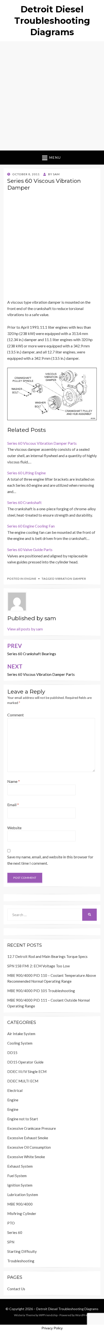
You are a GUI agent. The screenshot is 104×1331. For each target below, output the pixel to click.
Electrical (14, 1090)
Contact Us (16, 1289)
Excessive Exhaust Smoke (27, 1138)
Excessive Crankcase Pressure (31, 1128)
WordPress (82, 1315)
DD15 (12, 1052)
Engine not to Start (22, 1119)
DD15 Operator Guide (25, 1062)
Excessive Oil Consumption (29, 1147)
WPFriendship (48, 1315)
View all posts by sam (25, 629)
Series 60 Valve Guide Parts (29, 549)
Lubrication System (22, 1194)
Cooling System (19, 1043)
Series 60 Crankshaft (24, 502)
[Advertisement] (52, 96)
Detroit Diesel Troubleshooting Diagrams (52, 20)
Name (13, 781)
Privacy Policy (52, 1328)
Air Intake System (21, 1033)
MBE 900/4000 (20, 1204)
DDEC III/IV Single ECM (26, 1071)
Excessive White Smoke (26, 1157)
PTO (11, 1223)
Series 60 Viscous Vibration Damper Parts (42, 443)
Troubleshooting (20, 1261)
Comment (15, 714)
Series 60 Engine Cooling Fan (31, 526)
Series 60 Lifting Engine (26, 472)
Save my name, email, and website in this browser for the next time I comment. (50, 859)
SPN (10, 1242)
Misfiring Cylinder (21, 1213)
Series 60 (14, 1232)
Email (13, 804)
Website (14, 827)
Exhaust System (20, 1166)
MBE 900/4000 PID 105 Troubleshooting (41, 990)
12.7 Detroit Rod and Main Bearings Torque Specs (47, 956)
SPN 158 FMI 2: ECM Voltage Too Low (38, 966)
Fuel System (17, 1175)
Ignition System (19, 1185)
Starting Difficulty (22, 1251)
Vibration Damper (70, 578)
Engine (30, 578)
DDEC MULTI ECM (22, 1081)
